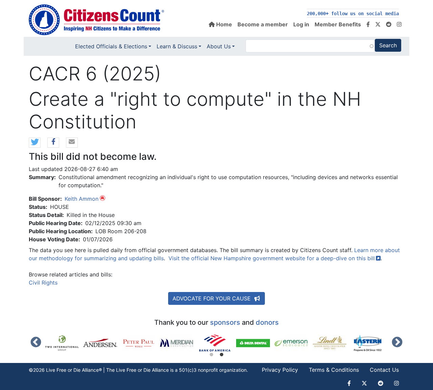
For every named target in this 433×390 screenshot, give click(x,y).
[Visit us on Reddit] (388, 24)
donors (267, 322)
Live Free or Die (133, 370)
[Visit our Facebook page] (368, 24)
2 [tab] (221, 354)
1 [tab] (211, 354)
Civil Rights (43, 282)
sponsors (225, 322)
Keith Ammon (81, 198)
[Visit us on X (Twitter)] (377, 24)
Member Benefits (338, 24)
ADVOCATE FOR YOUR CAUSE (212, 298)
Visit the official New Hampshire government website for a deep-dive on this (271, 258)
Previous (36, 343)
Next (397, 343)
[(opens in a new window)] (64, 343)
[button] (34, 143)
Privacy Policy (280, 369)
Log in (301, 24)
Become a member (262, 24)
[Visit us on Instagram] (399, 24)
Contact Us (384, 369)
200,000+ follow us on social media (353, 13)
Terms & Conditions (334, 369)
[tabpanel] (217, 343)
